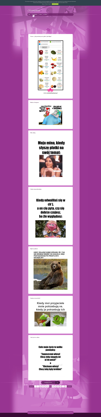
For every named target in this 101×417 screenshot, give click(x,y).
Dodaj (45, 14)
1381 (43, 386)
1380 (40, 386)
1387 (58, 386)
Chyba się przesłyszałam (35, 189)
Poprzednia (31, 386)
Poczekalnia (34, 15)
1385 (53, 386)
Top (29, 14)
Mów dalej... (33, 132)
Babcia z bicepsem (34, 102)
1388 (60, 386)
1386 (55, 386)
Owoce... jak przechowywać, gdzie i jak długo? (40, 36)
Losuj (40, 14)
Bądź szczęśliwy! (34, 248)
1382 (45, 386)
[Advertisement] (50, 25)
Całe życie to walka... (35, 337)
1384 (50, 386)
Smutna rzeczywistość (35, 298)
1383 (48, 386)
